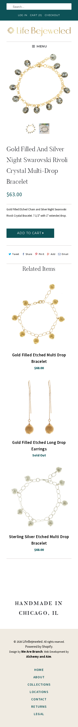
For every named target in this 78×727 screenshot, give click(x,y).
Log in (22, 15)
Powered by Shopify (38, 646)
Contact (39, 699)
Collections (39, 684)
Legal (39, 714)
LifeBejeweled (32, 641)
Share (29, 254)
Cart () (36, 15)
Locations (39, 692)
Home (39, 670)
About (39, 677)
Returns (39, 706)
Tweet (15, 254)
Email (65, 254)
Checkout (52, 15)
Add (53, 254)
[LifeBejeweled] (39, 31)
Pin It (41, 254)
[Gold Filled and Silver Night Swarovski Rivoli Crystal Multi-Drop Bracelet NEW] (39, 84)
